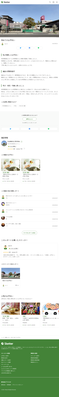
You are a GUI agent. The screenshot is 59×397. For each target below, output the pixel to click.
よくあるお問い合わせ (6, 366)
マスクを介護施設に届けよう (8, 370)
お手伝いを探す (5, 355)
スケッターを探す (35, 355)
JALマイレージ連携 (6, 362)
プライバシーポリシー (17, 384)
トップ (2, 337)
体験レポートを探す (6, 360)
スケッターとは (5, 364)
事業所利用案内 (34, 358)
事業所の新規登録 (35, 360)
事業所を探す (4, 358)
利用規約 (9, 384)
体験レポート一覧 (8, 337)
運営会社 (3, 384)
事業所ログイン (34, 362)
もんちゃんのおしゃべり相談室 (8, 368)
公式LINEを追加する (6, 373)
